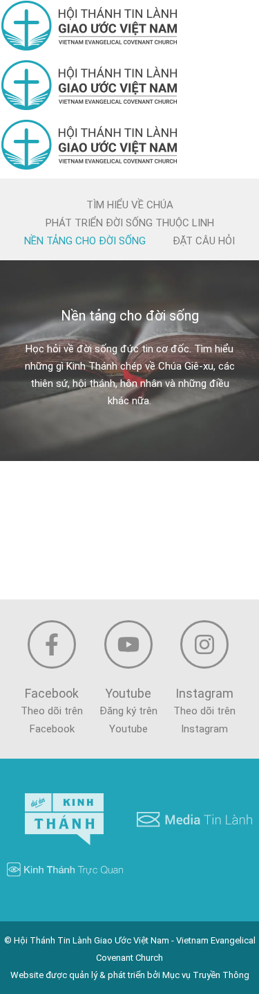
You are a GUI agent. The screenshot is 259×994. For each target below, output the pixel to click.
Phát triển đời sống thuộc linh (130, 223)
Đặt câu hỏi (204, 241)
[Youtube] (128, 644)
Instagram (204, 693)
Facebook (52, 693)
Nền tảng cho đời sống (85, 241)
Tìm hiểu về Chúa (129, 205)
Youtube (128, 693)
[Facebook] (52, 644)
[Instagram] (204, 644)
